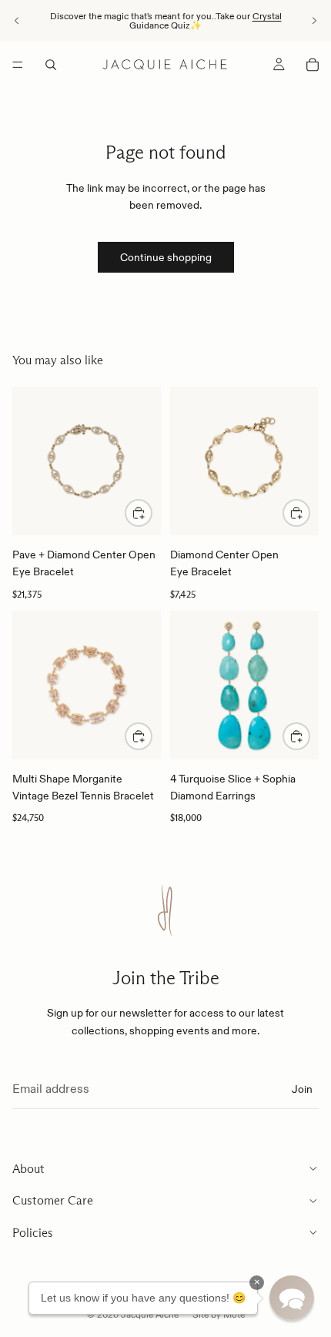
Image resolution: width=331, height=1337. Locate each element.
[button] (291, 1297)
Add (309, 736)
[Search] (51, 65)
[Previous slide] (17, 21)
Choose (151, 513)
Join (302, 1088)
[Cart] (312, 65)
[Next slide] (314, 21)
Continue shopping (166, 257)
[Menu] (17, 64)
